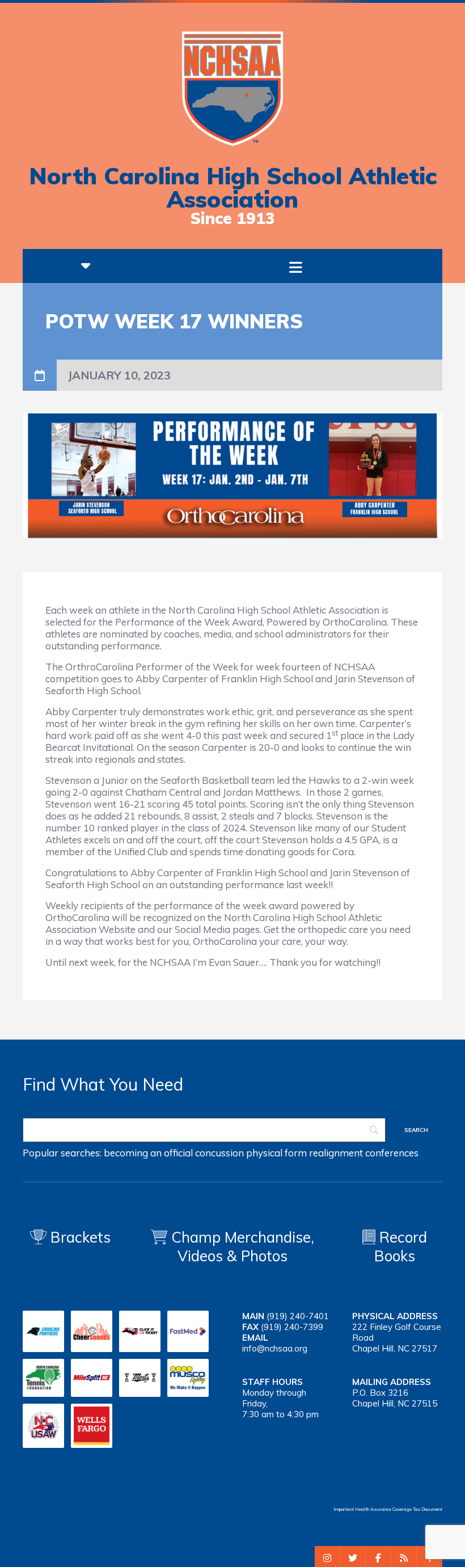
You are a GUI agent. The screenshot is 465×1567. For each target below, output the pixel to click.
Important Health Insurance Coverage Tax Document (387, 1509)
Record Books (400, 1246)
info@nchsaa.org (274, 1348)
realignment (336, 1153)
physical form (276, 1153)
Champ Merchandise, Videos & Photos (242, 1246)
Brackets (78, 1237)
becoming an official (148, 1153)
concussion (219, 1153)
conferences (391, 1153)
